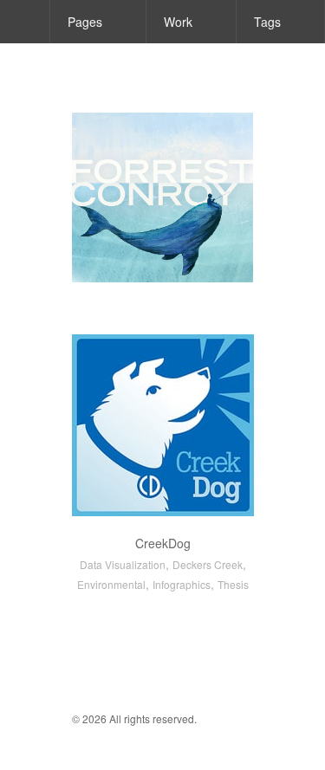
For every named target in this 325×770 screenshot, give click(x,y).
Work (178, 21)
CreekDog (163, 543)
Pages (85, 21)
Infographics (182, 584)
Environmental (111, 584)
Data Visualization (123, 564)
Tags (267, 21)
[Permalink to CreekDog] (163, 425)
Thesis (233, 584)
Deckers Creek (207, 564)
